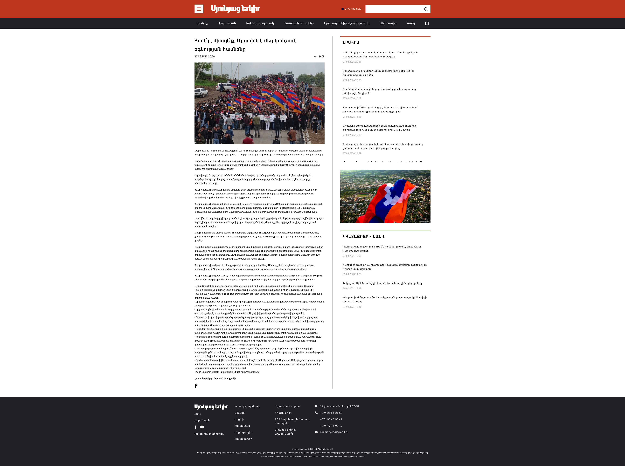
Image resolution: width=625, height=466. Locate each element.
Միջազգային (243, 432)
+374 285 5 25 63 (331, 412)
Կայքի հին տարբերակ (209, 433)
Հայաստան (227, 23)
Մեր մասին (388, 23)
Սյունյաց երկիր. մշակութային (346, 23)
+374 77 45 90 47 (331, 425)
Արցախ (240, 419)
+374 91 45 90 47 (331, 419)
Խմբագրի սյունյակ (247, 406)
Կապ (411, 23)
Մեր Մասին (202, 420)
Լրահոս (351, 42)
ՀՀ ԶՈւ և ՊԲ (283, 412)
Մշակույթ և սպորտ (288, 406)
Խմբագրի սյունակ (260, 23)
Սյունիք (202, 23)
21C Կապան (353, 8)
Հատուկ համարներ (299, 23)
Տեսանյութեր (243, 438)
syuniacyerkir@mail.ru (334, 432)
